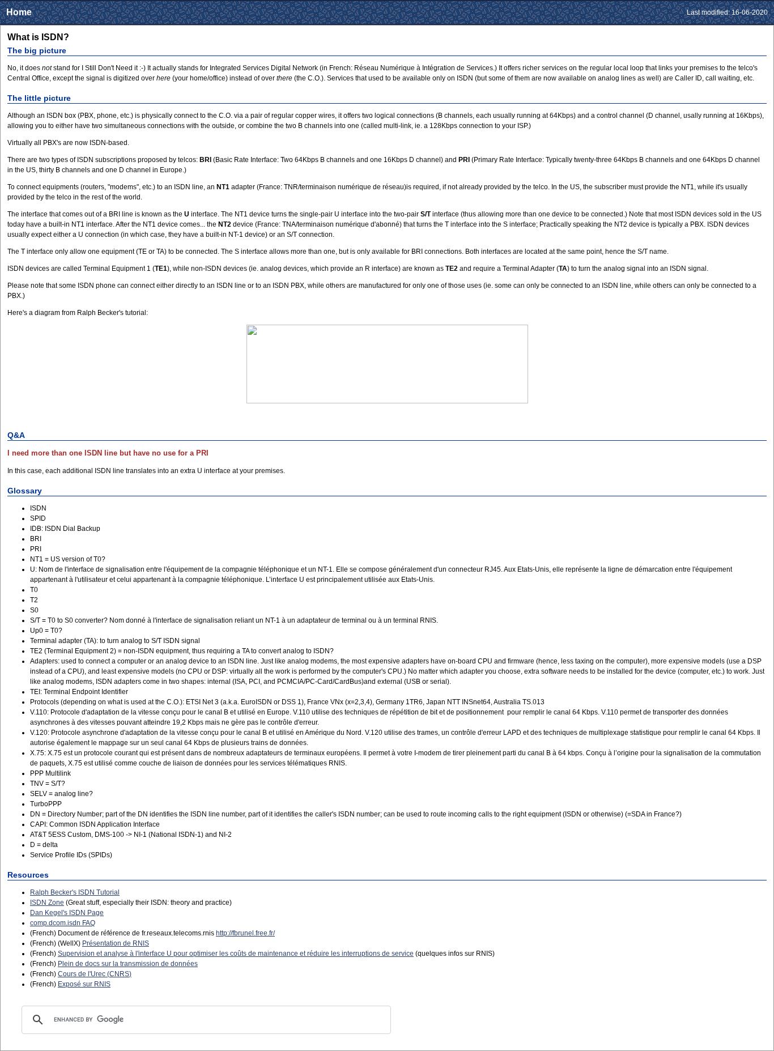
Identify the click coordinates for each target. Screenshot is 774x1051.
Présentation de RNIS (115, 943)
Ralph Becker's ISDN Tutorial (75, 892)
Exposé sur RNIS (84, 984)
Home (19, 12)
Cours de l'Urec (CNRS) (94, 974)
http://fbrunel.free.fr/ (245, 933)
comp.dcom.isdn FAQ (62, 923)
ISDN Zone (47, 903)
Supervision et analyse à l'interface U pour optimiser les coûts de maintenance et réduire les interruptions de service (236, 954)
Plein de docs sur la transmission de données (128, 964)
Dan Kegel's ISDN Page (67, 913)
